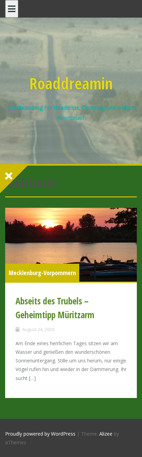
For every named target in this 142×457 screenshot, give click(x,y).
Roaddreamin (71, 83)
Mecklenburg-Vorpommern (42, 273)
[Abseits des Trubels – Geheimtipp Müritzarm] (71, 245)
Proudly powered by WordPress (40, 433)
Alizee (105, 433)
